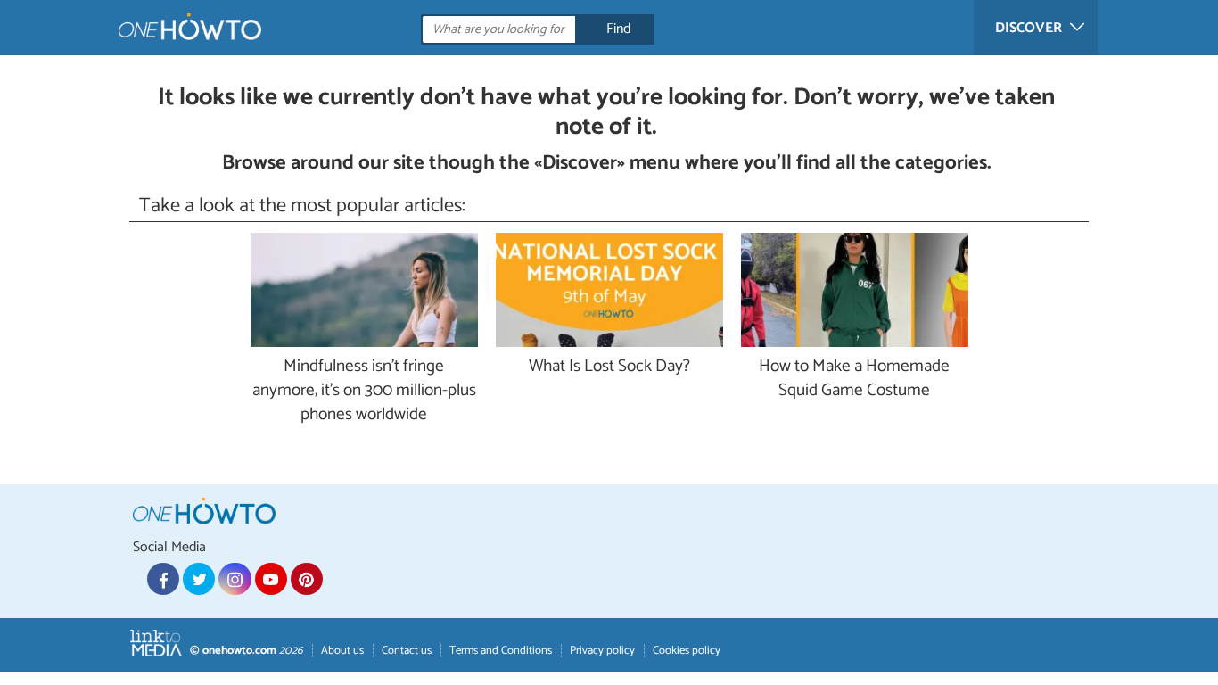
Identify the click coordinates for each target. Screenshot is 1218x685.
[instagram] (234, 579)
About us (342, 650)
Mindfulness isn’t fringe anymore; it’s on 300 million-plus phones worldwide (364, 391)
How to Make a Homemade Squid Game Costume (854, 379)
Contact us (407, 650)
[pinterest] (307, 579)
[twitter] (199, 579)
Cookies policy (686, 650)
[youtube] (271, 579)
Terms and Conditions (500, 650)
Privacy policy (602, 650)
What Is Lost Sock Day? (609, 367)
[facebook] (163, 579)
